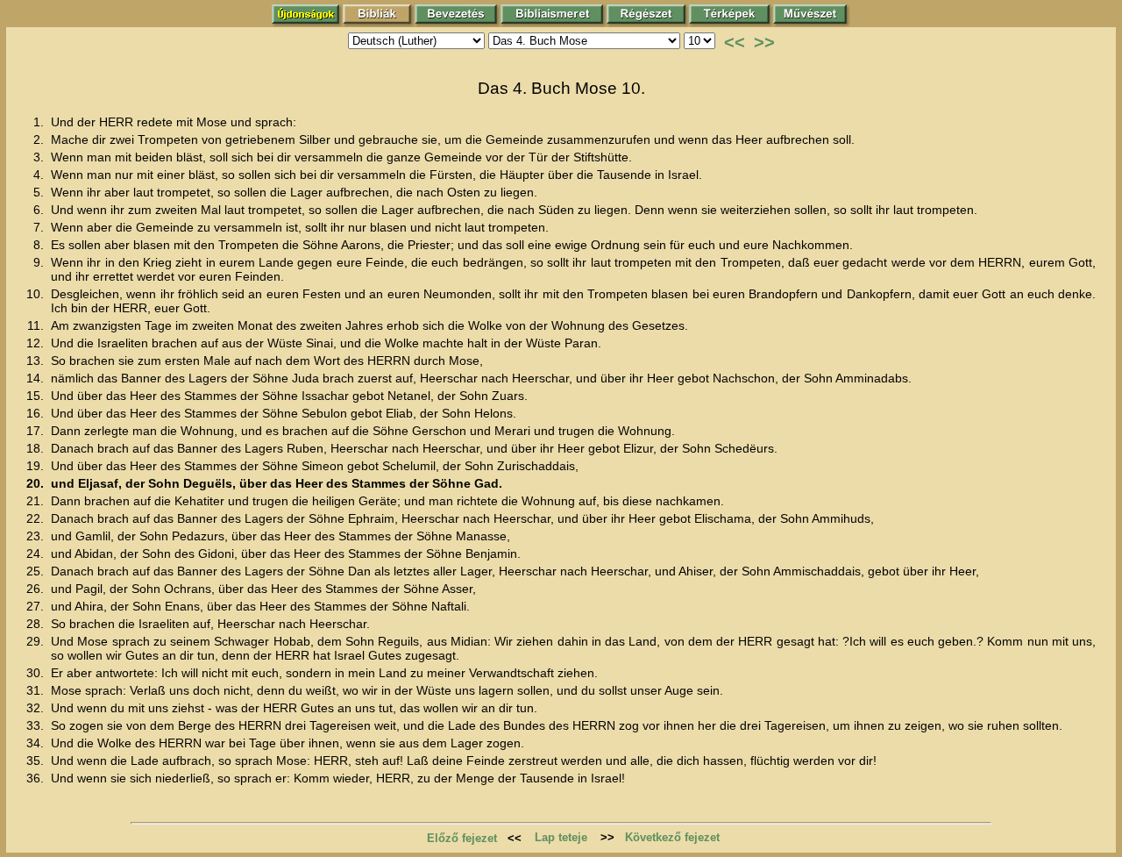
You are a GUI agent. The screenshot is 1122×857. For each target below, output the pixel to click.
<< (734, 42)
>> (764, 42)
